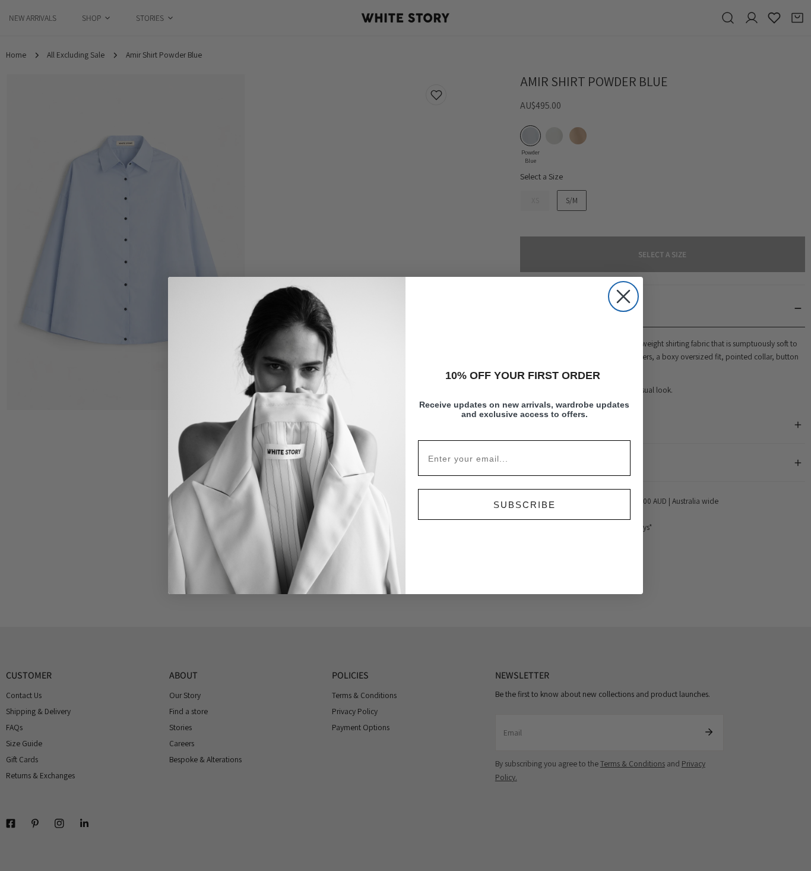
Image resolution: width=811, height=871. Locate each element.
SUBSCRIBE (524, 505)
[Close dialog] (623, 296)
